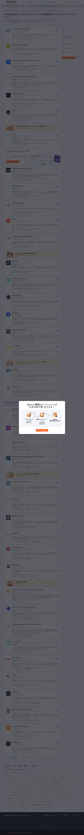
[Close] (63, 402)
